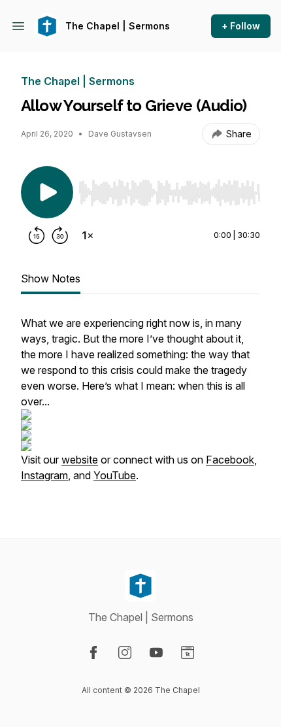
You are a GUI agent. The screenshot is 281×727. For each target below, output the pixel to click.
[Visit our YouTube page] (156, 652)
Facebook (230, 459)
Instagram (44, 475)
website (79, 459)
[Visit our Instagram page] (124, 652)
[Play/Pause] (47, 192)
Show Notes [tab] (50, 278)
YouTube (114, 475)
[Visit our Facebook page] (93, 652)
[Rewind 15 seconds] (36, 235)
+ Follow (241, 25)
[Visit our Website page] (187, 652)
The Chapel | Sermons (117, 25)
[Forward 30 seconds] (60, 235)
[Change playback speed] (87, 235)
